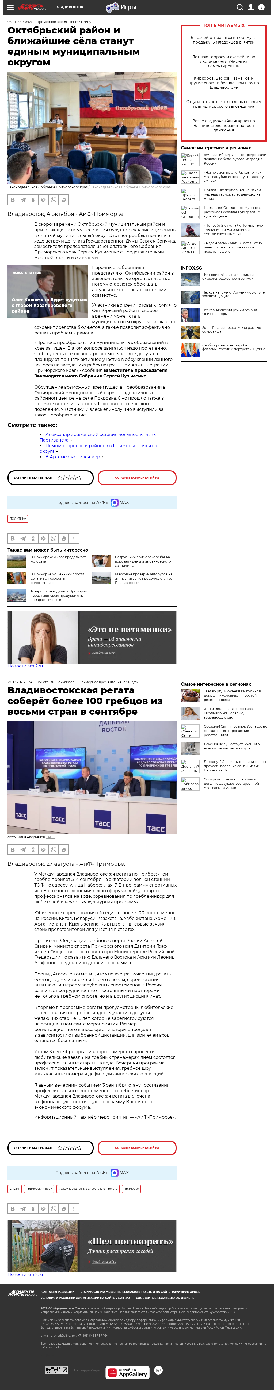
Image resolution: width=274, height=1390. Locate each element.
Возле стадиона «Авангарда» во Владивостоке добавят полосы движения (223, 125)
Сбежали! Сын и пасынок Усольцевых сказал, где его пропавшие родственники (235, 730)
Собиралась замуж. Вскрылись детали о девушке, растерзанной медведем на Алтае (231, 783)
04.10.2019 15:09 (19, 22)
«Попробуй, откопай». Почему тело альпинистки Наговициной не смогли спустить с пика (233, 229)
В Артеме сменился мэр (72, 456)
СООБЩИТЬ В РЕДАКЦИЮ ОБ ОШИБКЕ (165, 1298)
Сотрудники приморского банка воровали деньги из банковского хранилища (143, 561)
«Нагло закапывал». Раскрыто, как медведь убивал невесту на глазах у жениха (234, 176)
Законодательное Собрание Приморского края (130, 187)
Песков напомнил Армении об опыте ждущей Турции (233, 294)
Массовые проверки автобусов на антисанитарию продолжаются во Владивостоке (143, 578)
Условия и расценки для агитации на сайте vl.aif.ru (85, 1298)
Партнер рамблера (87, 1370)
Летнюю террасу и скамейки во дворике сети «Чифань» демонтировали (223, 61)
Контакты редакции (57, 1292)
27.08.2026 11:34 (19, 682)
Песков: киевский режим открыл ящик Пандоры (229, 312)
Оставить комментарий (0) (137, 477)
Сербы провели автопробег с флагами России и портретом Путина (233, 347)
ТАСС (50, 837)
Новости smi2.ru (25, 666)
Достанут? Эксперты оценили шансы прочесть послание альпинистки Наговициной (235, 766)
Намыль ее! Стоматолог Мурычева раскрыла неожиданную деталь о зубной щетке (232, 212)
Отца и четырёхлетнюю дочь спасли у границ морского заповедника (223, 104)
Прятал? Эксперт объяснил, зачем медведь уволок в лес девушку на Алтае (232, 194)
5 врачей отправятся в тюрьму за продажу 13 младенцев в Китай (224, 40)
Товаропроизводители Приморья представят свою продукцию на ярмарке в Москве (59, 595)
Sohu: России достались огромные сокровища (231, 329)
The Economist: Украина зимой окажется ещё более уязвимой (228, 276)
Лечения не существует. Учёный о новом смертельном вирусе (232, 746)
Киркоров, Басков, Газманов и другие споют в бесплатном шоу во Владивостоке (224, 83)
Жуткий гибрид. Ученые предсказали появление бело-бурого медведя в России (235, 159)
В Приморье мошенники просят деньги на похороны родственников (57, 578)
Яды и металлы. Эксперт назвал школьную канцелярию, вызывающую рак (230, 713)
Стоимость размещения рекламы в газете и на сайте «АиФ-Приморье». (140, 1292)
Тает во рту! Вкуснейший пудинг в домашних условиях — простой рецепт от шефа (232, 695)
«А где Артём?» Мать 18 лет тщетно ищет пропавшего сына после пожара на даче (233, 247)
